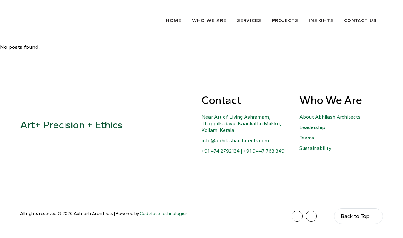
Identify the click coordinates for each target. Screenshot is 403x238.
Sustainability (315, 148)
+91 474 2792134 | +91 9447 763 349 (243, 151)
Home (173, 20)
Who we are (209, 20)
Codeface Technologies (164, 213)
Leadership (312, 127)
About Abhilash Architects (329, 117)
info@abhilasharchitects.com (235, 141)
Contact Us (360, 20)
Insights (321, 20)
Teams (306, 138)
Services (249, 20)
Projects (285, 20)
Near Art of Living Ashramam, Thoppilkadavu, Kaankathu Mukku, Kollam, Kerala (241, 123)
